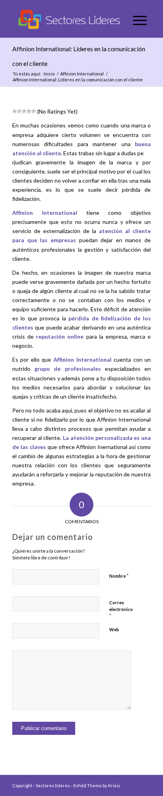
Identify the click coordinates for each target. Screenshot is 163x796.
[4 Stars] (29, 111)
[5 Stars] (33, 111)
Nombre (119, 575)
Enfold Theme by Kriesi (96, 785)
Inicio (49, 73)
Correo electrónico (121, 609)
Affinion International (82, 73)
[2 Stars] (19, 111)
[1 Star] (14, 111)
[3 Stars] (24, 111)
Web (114, 629)
